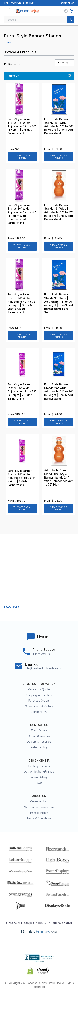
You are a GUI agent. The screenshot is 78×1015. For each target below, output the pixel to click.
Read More (11, 607)
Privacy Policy (39, 812)
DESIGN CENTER (39, 760)
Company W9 (39, 711)
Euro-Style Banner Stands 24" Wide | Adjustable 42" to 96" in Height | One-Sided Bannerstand (58, 391)
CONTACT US (39, 725)
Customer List (39, 801)
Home (7, 42)
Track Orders (39, 730)
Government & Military (39, 706)
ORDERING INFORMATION (39, 683)
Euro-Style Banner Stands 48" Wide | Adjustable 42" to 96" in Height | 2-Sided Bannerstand (22, 126)
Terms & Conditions (39, 818)
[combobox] (39, 19)
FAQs (39, 782)
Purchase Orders (39, 700)
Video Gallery (39, 777)
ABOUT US (39, 796)
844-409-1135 (25, 3)
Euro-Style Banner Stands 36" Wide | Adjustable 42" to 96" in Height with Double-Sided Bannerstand (22, 214)
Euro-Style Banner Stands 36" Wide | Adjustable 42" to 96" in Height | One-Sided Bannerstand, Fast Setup (58, 303)
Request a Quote (39, 689)
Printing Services (39, 766)
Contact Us (67, 3)
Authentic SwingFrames (39, 771)
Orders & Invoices (39, 736)
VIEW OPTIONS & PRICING (22, 156)
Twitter (25, 999)
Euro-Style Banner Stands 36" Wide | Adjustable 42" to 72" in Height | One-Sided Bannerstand (58, 212)
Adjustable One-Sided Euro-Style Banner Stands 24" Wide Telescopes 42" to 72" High (58, 477)
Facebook (12, 999)
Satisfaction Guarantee (39, 807)
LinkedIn (52, 999)
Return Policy (39, 747)
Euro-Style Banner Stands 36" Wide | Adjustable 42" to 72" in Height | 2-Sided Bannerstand (22, 391)
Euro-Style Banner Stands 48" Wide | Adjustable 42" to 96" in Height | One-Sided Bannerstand (58, 126)
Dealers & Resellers (39, 741)
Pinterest (39, 999)
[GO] (70, 19)
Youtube (66, 999)
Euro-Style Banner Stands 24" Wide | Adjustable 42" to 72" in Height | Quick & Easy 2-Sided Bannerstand (22, 303)
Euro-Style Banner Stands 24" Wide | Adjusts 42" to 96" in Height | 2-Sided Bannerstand (21, 477)
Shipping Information (39, 695)
